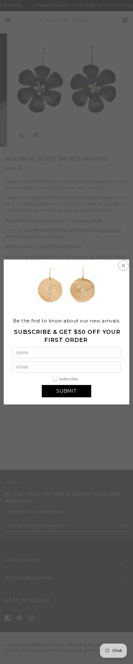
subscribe (68, 378)
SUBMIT (66, 391)
